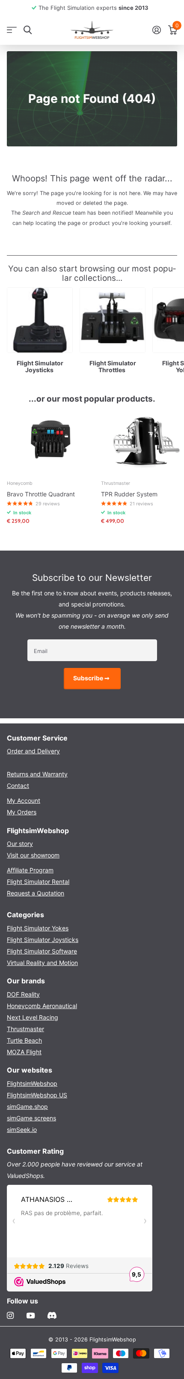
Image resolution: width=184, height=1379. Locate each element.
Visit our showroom (33, 855)
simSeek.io (22, 1129)
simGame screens (31, 1118)
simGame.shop (27, 1106)
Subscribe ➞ (92, 678)
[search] (28, 30)
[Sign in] (156, 30)
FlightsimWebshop (32, 1083)
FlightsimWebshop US (37, 1095)
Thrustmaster (25, 1028)
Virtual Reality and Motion (42, 962)
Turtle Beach (24, 1040)
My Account (23, 800)
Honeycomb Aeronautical (42, 1005)
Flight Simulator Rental (38, 881)
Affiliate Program (30, 870)
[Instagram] (10, 1315)
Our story (20, 843)
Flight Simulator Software (42, 951)
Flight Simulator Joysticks (42, 939)
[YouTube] (31, 1316)
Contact (18, 785)
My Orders (21, 812)
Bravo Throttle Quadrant (41, 494)
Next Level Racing (32, 1017)
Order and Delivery (33, 751)
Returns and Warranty (37, 774)
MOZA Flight (24, 1051)
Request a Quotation (35, 893)
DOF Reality (23, 994)
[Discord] (51, 1315)
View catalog (12, 30)
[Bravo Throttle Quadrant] (50, 441)
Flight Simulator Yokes (37, 928)
